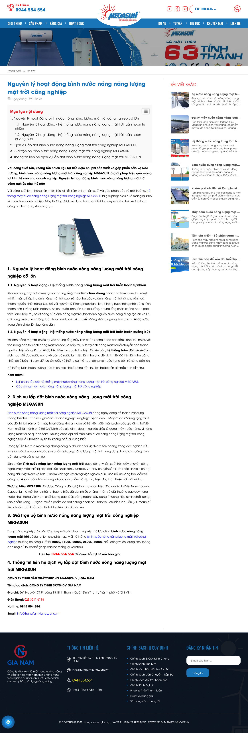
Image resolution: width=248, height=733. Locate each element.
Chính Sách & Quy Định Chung (149, 658)
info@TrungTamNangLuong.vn (90, 669)
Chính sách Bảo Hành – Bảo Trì (149, 669)
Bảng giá (56, 23)
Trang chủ (14, 70)
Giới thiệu (14, 23)
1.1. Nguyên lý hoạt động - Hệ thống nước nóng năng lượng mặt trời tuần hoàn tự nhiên (80, 126)
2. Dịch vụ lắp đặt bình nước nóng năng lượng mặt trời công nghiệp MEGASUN (73, 144)
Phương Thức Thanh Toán (146, 690)
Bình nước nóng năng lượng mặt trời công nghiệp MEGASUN (49, 413)
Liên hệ (235, 23)
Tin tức (195, 23)
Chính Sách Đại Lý (141, 685)
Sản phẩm (35, 23)
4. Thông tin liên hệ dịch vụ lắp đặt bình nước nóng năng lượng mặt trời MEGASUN (75, 156)
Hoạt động (76, 23)
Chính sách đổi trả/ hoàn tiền (148, 679)
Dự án (162, 23)
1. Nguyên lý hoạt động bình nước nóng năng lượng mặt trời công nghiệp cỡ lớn (74, 118)
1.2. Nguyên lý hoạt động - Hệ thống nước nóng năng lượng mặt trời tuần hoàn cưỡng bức (78, 136)
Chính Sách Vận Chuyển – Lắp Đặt (152, 674)
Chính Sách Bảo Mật (143, 663)
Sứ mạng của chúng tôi (145, 701)
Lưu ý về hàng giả (141, 695)
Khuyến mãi (215, 23)
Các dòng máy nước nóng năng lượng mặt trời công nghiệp (58, 386)
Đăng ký (198, 673)
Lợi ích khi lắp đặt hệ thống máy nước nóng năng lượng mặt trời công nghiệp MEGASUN (77, 381)
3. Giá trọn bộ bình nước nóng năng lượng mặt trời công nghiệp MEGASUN (69, 150)
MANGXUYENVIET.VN (176, 722)
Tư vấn (177, 23)
